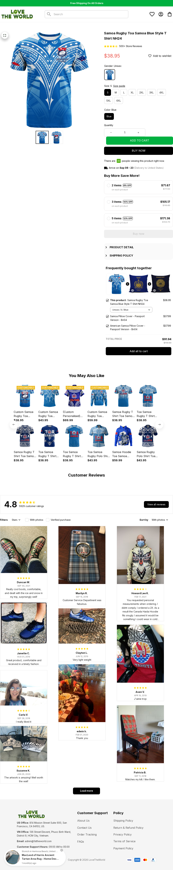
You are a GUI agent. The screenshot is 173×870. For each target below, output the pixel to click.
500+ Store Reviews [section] (130, 46)
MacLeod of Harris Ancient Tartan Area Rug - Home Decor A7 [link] (40, 859)
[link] (13, 857)
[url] (38, 841)
